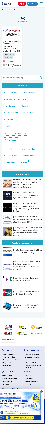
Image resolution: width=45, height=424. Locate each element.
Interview (9, 119)
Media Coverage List (31, 381)
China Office (10, 162)
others (24, 162)
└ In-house (11, 140)
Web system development (16, 99)
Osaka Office (10, 149)
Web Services (11, 106)
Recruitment (29, 112)
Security (25, 106)
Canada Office (28, 155)
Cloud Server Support (32, 354)
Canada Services (30, 363)
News (28, 372)
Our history (7, 365)
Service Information (34, 350)
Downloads (32, 4)
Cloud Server (7, 375)
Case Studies (9, 372)
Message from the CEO (10, 360)
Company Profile (9, 354)
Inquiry (22, 4)
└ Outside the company (16, 133)
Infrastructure (29, 92)
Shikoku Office (11, 155)
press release (29, 378)
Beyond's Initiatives (12, 388)
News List (28, 375)
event (8, 126)
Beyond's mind (8, 363)
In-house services (30, 360)
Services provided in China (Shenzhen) (33, 366)
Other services (7, 381)
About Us (8, 350)
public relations (12, 112)
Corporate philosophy (10, 357)
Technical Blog (12, 92)
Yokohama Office (28, 149)
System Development (32, 357)
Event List (28, 384)
